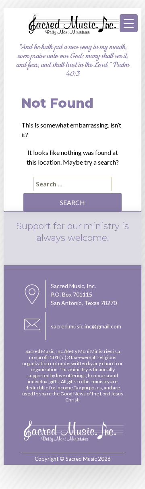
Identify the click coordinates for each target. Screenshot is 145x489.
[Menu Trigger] (129, 23)
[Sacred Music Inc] (72, 34)
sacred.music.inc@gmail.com (86, 326)
